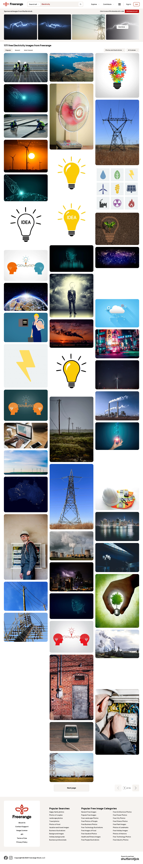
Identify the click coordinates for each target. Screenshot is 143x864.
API (22, 834)
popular (8, 50)
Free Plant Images (119, 824)
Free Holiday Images (120, 830)
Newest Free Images (88, 812)
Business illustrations (57, 830)
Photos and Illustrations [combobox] (113, 50)
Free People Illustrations (90, 840)
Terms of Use (22, 838)
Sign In (128, 4)
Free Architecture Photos (122, 812)
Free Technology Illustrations (92, 827)
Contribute (107, 4)
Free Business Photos (89, 824)
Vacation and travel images (59, 827)
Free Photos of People (89, 821)
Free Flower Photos (120, 815)
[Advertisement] (117, 283)
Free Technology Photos (122, 837)
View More (121, 27)
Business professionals (57, 840)
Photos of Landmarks (120, 827)
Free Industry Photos (120, 840)
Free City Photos (119, 818)
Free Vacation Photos (89, 834)
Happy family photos (56, 812)
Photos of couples (56, 815)
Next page (71, 788)
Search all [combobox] (33, 4)
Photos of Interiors (120, 834)
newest (17, 50)
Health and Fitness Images (91, 837)
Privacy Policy (21, 842)
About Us (21, 823)
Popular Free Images (88, 815)
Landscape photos (56, 818)
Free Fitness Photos (120, 821)
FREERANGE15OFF (132, 11)
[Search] (81, 4)
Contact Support (22, 826)
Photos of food (54, 824)
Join (136, 4)
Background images (56, 834)
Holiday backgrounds (57, 837)
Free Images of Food (88, 830)
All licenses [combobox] (132, 50)
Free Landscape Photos (89, 818)
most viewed (28, 50)
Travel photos (54, 821)
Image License (21, 830)
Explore (94, 4)
